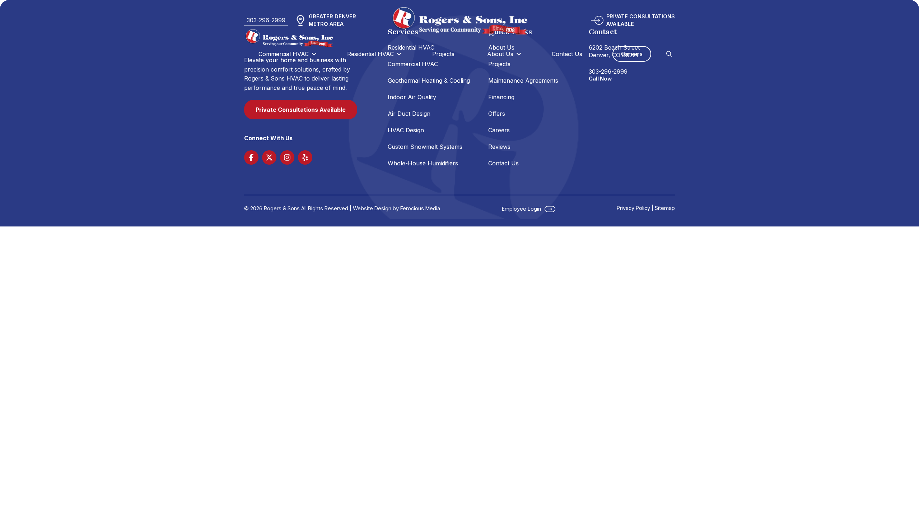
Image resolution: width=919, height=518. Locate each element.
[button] (669, 54)
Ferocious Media (420, 208)
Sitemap (665, 208)
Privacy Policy (633, 208)
